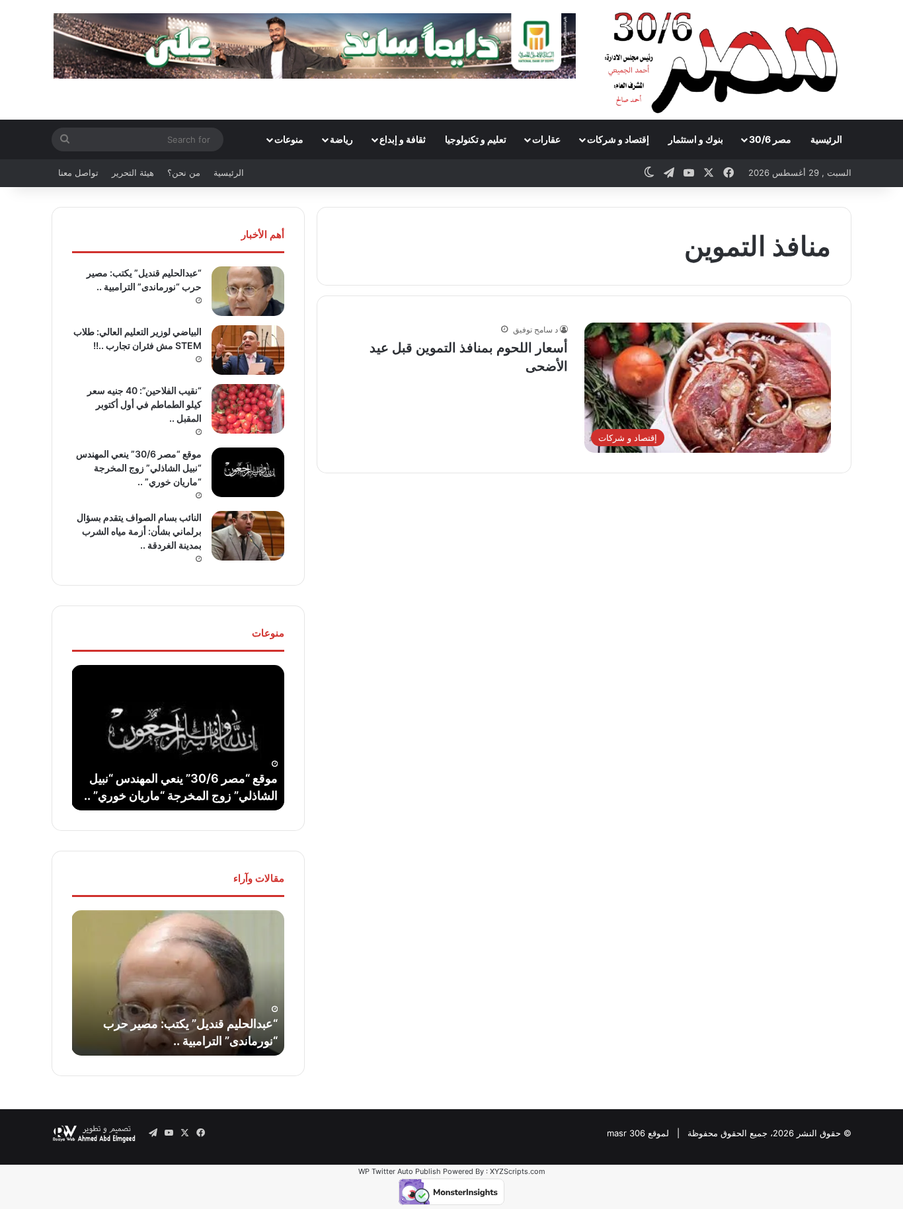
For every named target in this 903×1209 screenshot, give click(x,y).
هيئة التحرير (133, 172)
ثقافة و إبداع (402, 139)
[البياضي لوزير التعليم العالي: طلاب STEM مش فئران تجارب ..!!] (248, 350)
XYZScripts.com (517, 1171)
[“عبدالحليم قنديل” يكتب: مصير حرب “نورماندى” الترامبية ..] (248, 291)
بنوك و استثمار (695, 139)
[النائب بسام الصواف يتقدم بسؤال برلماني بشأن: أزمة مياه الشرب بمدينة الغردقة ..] (248, 536)
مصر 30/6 (770, 139)
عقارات (546, 139)
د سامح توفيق (535, 329)
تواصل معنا (78, 172)
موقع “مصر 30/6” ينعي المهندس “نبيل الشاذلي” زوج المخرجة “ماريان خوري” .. (139, 467)
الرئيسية (826, 139)
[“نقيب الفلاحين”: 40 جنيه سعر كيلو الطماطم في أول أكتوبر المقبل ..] (248, 409)
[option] (177, 737)
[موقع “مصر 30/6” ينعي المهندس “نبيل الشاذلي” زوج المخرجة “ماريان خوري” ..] (248, 472)
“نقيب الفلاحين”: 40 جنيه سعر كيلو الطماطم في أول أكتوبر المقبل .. (144, 404)
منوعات (288, 139)
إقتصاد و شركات (618, 139)
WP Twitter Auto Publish (399, 1171)
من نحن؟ (183, 172)
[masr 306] (724, 59)
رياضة (341, 139)
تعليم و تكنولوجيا (475, 139)
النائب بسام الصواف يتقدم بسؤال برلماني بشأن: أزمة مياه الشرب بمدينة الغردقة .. (139, 531)
